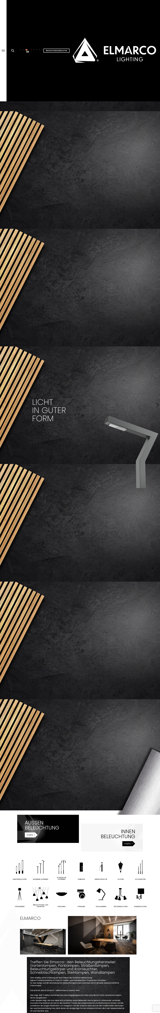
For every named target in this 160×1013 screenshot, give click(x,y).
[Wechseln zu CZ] (36, 49)
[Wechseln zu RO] (31, 49)
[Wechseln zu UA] (39, 49)
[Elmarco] (115, 50)
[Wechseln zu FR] (42, 49)
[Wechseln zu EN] (23, 49)
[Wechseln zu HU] (34, 49)
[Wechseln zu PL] (20, 49)
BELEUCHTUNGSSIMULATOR (56, 51)
